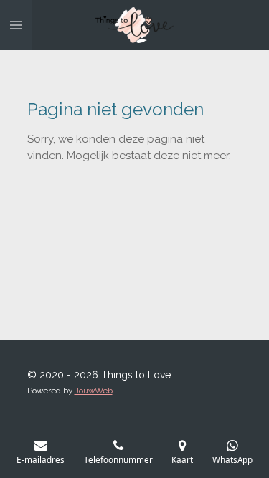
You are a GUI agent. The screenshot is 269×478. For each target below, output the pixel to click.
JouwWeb (94, 391)
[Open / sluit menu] (16, 25)
